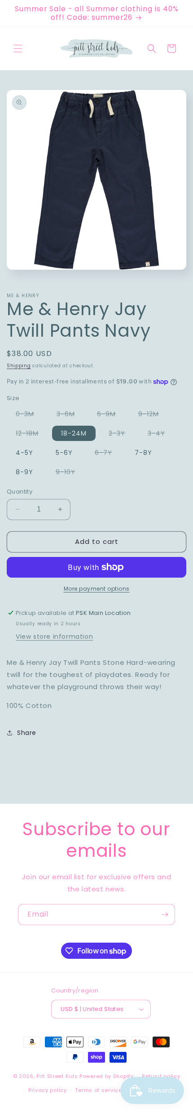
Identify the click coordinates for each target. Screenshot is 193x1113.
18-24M (74, 433)
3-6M (70, 415)
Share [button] (26, 732)
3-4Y (161, 434)
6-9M (111, 415)
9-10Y (70, 473)
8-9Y (24, 471)
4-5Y (24, 452)
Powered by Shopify (106, 1076)
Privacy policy (47, 1090)
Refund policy (161, 1076)
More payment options (97, 588)
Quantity (19, 491)
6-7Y (108, 454)
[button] (18, 48)
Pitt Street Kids (57, 1076)
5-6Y (64, 452)
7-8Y (143, 452)
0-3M (29, 415)
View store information (54, 636)
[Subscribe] (165, 914)
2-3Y (121, 434)
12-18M (32, 434)
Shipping (19, 365)
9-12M (153, 415)
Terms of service (98, 1090)
